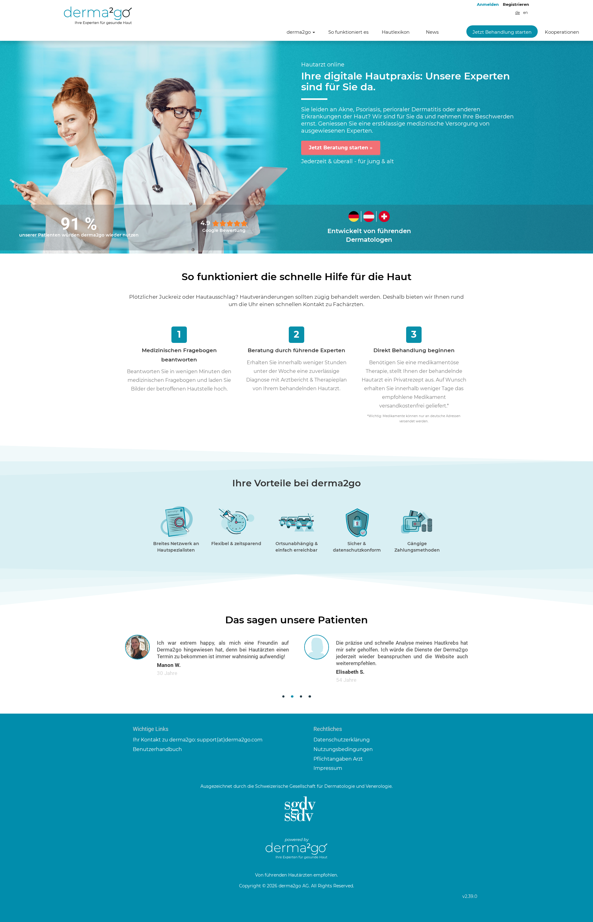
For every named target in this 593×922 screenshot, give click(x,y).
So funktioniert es (348, 32)
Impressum (327, 768)
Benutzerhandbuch (157, 749)
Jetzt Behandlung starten (502, 32)
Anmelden (488, 4)
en (525, 13)
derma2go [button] (299, 32)
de (517, 13)
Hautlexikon (396, 32)
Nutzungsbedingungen (343, 749)
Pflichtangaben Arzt (338, 759)
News (432, 32)
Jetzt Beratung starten (340, 148)
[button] (283, 696)
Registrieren (516, 4)
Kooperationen (562, 32)
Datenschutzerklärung (341, 740)
